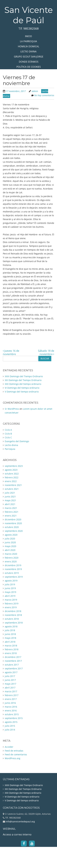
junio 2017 (10, 679)
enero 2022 (11, 481)
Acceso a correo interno (17, 834)
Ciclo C (8, 437)
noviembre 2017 (13, 660)
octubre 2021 (12, 488)
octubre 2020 (12, 527)
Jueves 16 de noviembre (11, 352)
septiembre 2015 (14, 718)
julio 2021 (10, 492)
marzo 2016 (11, 706)
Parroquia (10, 448)
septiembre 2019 (14, 576)
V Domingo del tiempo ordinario (22, 391)
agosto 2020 (11, 534)
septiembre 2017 (14, 668)
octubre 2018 (12, 618)
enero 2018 (11, 653)
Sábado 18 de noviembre (46, 352)
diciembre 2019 (13, 565)
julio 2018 (10, 630)
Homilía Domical (28, 46)
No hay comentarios (44, 95)
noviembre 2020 (13, 523)
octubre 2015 (12, 714)
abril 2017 (10, 687)
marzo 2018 (11, 645)
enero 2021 (11, 515)
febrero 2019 (11, 603)
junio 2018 (10, 634)
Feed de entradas (14, 750)
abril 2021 (10, 504)
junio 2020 (10, 542)
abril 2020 (10, 550)
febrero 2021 (11, 511)
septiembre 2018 (14, 622)
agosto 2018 (11, 626)
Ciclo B (8, 433)
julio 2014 (10, 729)
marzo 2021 (11, 508)
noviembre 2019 (13, 569)
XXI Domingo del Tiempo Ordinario (23, 380)
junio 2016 (10, 702)
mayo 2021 (10, 500)
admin (35, 91)
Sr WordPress (12, 408)
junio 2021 (10, 496)
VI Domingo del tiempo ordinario (22, 387)
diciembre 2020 (13, 519)
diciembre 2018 (13, 611)
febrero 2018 (11, 649)
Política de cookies (28, 66)
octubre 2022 (12, 473)
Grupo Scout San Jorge (28, 56)
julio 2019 (10, 584)
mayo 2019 (10, 592)
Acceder (9, 746)
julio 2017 (10, 676)
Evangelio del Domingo (17, 441)
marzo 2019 (11, 599)
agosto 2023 (11, 469)
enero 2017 (11, 699)
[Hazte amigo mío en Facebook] (23, 843)
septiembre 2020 (14, 530)
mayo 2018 (10, 637)
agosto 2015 (11, 721)
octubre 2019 (12, 572)
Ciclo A (8, 429)
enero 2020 (11, 561)
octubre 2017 (12, 664)
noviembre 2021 (13, 485)
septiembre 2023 (14, 465)
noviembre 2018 (13, 614)
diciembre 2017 (13, 657)
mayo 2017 (10, 683)
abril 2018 (10, 641)
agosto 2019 (11, 580)
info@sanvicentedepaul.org (20, 821)
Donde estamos (28, 61)
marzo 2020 (11, 553)
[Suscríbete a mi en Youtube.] (31, 843)
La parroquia (28, 41)
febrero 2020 (11, 557)
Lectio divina (28, 51)
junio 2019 (10, 588)
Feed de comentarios (16, 754)
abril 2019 (10, 595)
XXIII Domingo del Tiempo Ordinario (24, 376)
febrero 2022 (11, 477)
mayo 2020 (10, 546)
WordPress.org (12, 758)
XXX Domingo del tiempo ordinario (23, 383)
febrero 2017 (11, 695)
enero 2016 (11, 710)
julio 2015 (10, 725)
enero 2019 (11, 607)
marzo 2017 (11, 691)
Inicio (28, 36)
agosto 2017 (11, 672)
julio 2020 (10, 538)
